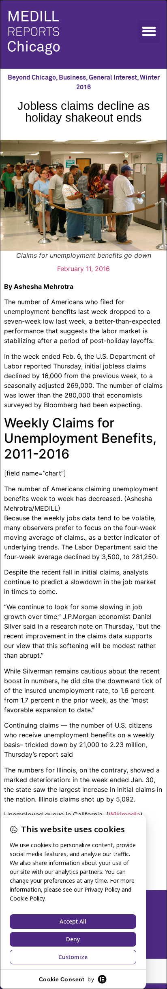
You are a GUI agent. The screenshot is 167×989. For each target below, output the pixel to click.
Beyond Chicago (32, 77)
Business (72, 77)
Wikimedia (124, 814)
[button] (149, 31)
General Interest (113, 77)
